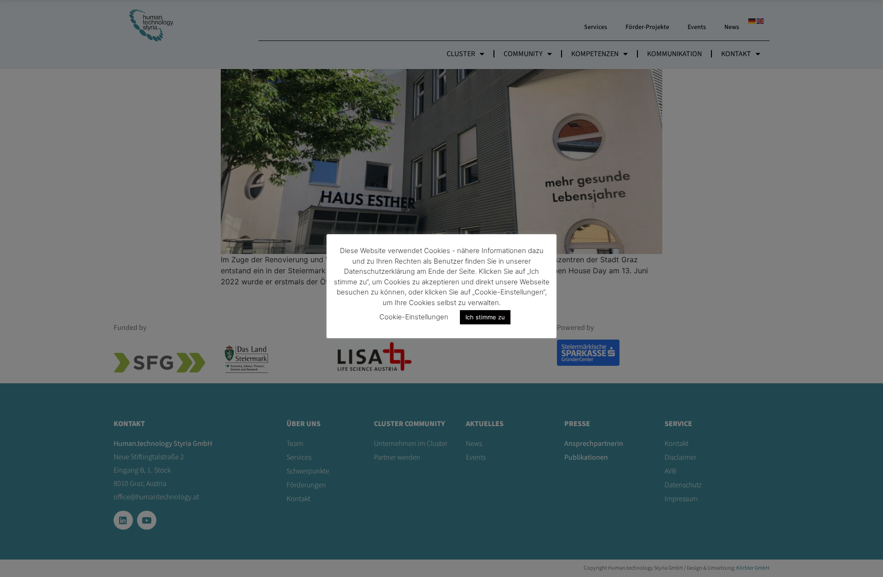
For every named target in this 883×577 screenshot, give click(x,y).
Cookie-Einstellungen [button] (413, 316)
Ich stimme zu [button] (485, 317)
